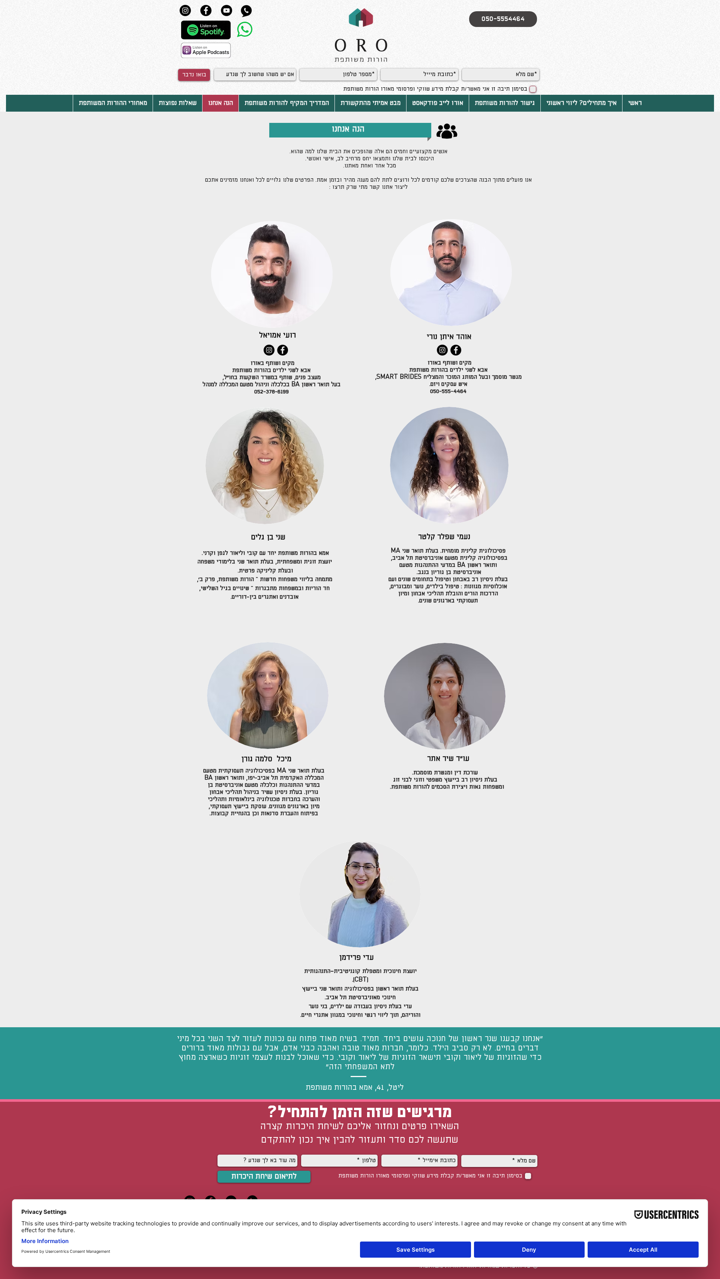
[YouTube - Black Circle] (226, 10)
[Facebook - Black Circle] (206, 10)
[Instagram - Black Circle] (269, 350)
